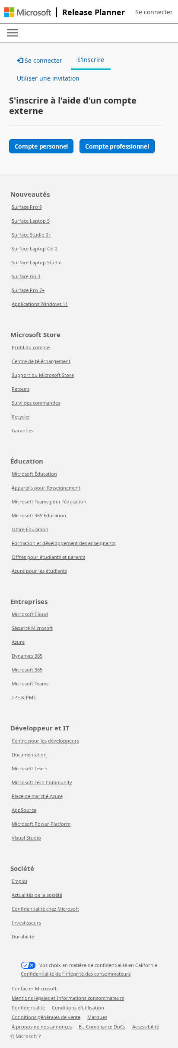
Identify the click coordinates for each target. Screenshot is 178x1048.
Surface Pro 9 (27, 207)
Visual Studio (26, 837)
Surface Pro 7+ (28, 290)
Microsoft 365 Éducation (39, 515)
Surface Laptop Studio (37, 262)
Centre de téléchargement (41, 361)
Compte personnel (41, 146)
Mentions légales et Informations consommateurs (68, 998)
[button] (154, 12)
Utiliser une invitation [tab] (48, 78)
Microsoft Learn (30, 768)
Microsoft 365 (27, 669)
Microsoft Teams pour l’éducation (49, 501)
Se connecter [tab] (42, 60)
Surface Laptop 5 (31, 220)
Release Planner (93, 12)
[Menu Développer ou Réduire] (12, 33)
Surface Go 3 (26, 276)
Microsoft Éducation (34, 473)
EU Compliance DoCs (102, 1026)
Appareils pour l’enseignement (46, 487)
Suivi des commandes (36, 402)
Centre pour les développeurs (45, 740)
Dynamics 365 (27, 655)
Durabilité (23, 936)
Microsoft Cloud (30, 614)
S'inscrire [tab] (90, 59)
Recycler (21, 416)
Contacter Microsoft (34, 988)
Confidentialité (28, 1007)
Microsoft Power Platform (41, 824)
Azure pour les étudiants (39, 571)
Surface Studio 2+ (31, 234)
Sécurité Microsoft (32, 628)
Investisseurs (26, 922)
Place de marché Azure (37, 796)
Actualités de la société (37, 895)
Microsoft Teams (30, 683)
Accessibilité (145, 1026)
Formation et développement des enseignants (63, 543)
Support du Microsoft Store (43, 375)
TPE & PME (24, 697)
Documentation (29, 754)
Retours (20, 389)
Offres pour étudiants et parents (48, 557)
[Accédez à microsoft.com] (27, 12)
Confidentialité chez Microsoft (45, 908)
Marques (97, 1017)
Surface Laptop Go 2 (34, 248)
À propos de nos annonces (42, 1026)
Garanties (22, 430)
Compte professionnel (117, 146)
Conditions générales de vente (46, 1017)
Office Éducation (30, 529)
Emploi (19, 881)
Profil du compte (31, 347)
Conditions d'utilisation (78, 1007)
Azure (18, 642)
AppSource (24, 810)
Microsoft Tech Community (42, 782)
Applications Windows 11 (40, 304)
